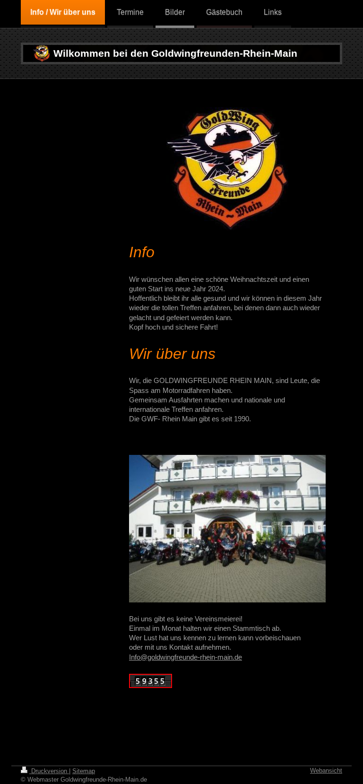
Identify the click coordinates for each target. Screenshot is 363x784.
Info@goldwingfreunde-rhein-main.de (185, 657)
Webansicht (326, 770)
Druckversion (49, 771)
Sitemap (83, 771)
